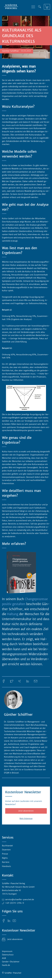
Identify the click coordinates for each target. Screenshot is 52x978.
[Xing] (19, 681)
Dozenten (6, 849)
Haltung (13, 614)
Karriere (5, 862)
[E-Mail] (35, 681)
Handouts (6, 866)
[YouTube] (14, 920)
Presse (5, 854)
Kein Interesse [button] (26, 818)
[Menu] (33, 7)
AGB (4, 958)
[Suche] (39, 7)
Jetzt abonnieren (26, 811)
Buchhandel (7, 845)
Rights (5, 858)
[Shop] (47, 7)
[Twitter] (11, 681)
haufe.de (6, 965)
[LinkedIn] (27, 681)
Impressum (7, 951)
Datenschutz (7, 954)
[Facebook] (3, 681)
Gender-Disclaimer (10, 961)
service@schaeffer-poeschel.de (19, 899)
